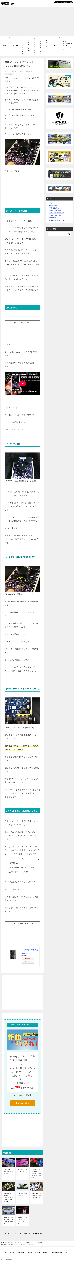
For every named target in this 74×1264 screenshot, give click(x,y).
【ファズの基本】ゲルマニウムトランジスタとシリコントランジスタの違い (36, 1173)
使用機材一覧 (53, 205)
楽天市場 (27, 958)
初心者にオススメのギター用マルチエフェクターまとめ (8, 1220)
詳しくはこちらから (22, 1103)
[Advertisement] (37, 21)
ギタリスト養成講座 (22, 45)
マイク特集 (52, 217)
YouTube (15, 45)
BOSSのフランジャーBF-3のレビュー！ (22, 1171)
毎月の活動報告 (54, 208)
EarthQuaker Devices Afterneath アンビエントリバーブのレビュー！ (8, 1197)
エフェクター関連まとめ (56, 213)
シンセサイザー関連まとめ (57, 215)
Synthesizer (20, 1252)
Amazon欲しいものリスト (57, 220)
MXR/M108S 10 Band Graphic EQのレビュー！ (8, 1171)
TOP (8, 1242)
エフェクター (9, 74)
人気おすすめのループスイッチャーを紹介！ (22, 1195)
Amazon (27, 962)
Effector (29, 1252)
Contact (54, 45)
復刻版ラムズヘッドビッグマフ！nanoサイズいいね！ (22, 1220)
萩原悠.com (8, 3)
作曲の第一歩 (46, 45)
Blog (6, 1252)
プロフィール (53, 203)
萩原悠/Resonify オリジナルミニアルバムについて (67, 45)
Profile (4, 45)
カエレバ (29, 955)
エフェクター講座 (34, 46)
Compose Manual (56, 1252)
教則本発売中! (29, 45)
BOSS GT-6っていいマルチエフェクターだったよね (37, 1195)
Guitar (12, 1252)
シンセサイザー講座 (40, 45)
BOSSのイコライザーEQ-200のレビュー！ (34, 1233)
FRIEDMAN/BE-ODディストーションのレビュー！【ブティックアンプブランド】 (13, 1233)
